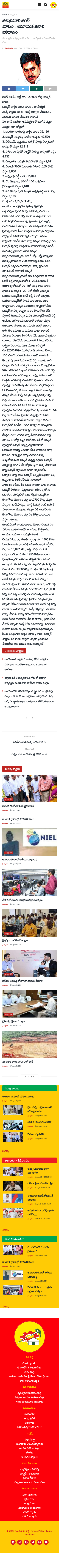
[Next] (32, 718)
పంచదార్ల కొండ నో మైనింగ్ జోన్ (17, 1061)
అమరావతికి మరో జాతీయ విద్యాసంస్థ (19, 859)
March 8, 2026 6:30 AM (43, 1218)
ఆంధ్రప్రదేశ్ (13, 14)
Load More (29, 1076)
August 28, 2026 (16, 810)
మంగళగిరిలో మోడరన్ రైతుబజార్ (18, 805)
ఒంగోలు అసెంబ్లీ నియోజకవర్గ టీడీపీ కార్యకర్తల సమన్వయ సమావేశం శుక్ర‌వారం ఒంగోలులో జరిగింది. (27, 664)
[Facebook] (26, 1542)
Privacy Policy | (38, 1531)
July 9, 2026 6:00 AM (43, 1187)
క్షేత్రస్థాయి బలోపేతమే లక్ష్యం (15, 940)
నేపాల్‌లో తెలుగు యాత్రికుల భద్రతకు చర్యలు (22, 899)
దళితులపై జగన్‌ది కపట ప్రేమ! (41, 1183)
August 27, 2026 (41, 1115)
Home (4, 14)
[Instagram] (39, 1542)
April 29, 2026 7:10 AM (43, 1203)
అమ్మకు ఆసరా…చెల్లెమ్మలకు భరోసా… (40, 1212)
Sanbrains (52, 1549)
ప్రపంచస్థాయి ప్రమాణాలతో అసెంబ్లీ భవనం (40, 1109)
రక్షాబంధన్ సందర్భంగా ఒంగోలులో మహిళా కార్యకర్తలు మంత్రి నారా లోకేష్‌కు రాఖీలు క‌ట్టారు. (27, 680)
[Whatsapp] (19, 1542)
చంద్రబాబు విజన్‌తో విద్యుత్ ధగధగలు (40, 1197)
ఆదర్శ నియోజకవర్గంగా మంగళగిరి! (38, 1170)
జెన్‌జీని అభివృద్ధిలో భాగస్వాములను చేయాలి (22, 980)
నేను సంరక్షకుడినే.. (36, 1134)
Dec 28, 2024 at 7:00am (29, 48)
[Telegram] (13, 1542)
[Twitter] (32, 1542)
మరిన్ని (5, 1150)
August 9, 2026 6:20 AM (44, 1176)
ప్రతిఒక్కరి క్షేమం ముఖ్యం (13, 1021)
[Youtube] (46, 1542)
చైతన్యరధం (9, 48)
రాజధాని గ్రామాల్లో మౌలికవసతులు (18, 819)
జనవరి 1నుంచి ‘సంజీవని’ (39, 1121)
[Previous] (26, 718)
